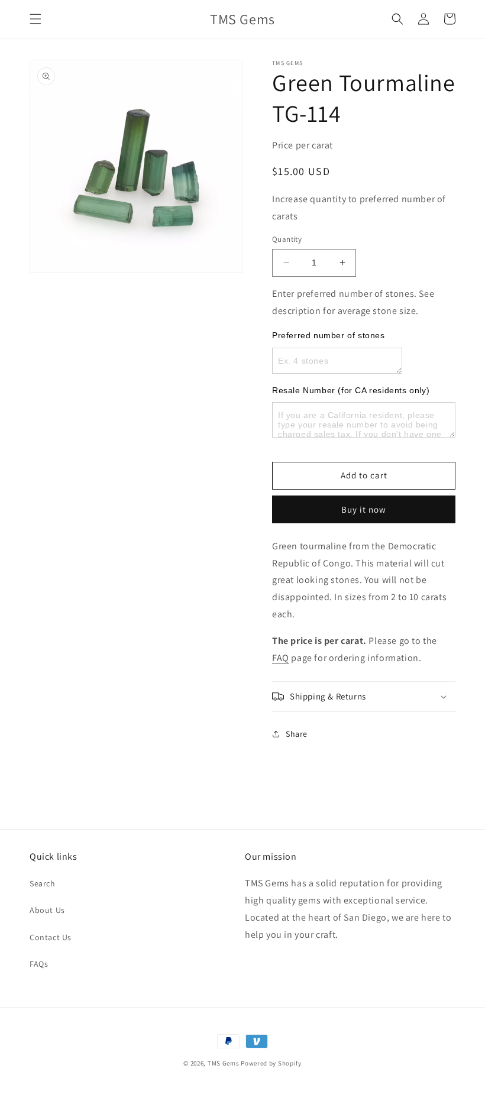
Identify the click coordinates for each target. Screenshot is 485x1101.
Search (43, 883)
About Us (47, 910)
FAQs (39, 963)
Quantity (287, 239)
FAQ (280, 658)
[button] (35, 19)
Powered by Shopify (271, 1063)
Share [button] (297, 733)
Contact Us (51, 937)
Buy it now (363, 509)
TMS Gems (224, 1063)
